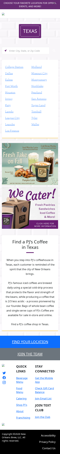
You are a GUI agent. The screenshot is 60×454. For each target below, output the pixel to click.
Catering (21, 398)
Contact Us (49, 448)
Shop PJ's (21, 405)
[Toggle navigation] (56, 13)
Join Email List (43, 398)
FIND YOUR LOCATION (30, 341)
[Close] (54, 3)
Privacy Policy (47, 442)
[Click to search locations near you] (5, 50)
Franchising (23, 417)
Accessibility (48, 435)
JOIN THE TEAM (30, 354)
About (20, 411)
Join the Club (42, 417)
